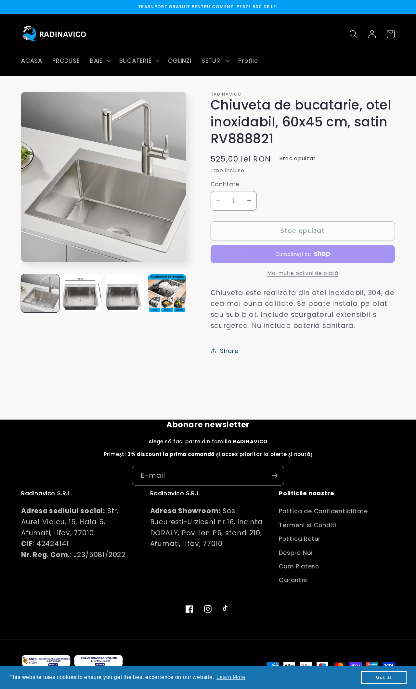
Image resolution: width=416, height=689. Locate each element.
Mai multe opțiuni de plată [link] (302, 272)
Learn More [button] (230, 677)
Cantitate (225, 184)
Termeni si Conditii (308, 525)
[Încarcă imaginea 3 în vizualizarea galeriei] (125, 293)
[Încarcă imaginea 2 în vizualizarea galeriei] (82, 293)
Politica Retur (300, 539)
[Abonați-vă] (274, 476)
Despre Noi (296, 553)
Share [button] (229, 350)
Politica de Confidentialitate (323, 511)
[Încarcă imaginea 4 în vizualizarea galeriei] (167, 293)
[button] (99, 61)
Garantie (293, 580)
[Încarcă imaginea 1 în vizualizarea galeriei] (40, 293)
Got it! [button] (384, 677)
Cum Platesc (299, 566)
